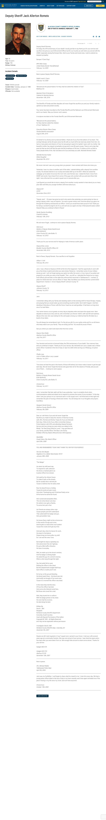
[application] (18, 112)
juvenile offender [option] (10, 75)
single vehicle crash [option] (21, 75)
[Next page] (98, 43)
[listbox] (18, 77)
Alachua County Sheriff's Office (60, 26)
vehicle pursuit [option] (9, 78)
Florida (77, 26)
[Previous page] (95, 43)
